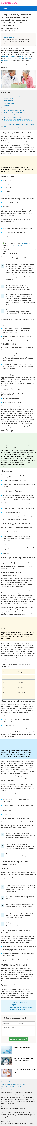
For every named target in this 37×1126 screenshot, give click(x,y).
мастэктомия (23, 56)
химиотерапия (19, 58)
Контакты (4, 1082)
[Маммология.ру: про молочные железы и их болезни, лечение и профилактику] (9, 3)
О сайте (11, 1082)
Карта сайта (26, 1089)
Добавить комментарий (18, 1039)
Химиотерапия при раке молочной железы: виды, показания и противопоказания (24, 1061)
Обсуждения (21, 1084)
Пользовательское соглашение (11, 1086)
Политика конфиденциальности (11, 1089)
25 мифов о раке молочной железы (21, 244)
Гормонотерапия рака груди (22, 1047)
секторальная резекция (9, 56)
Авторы (17, 1082)
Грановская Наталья (9, 38)
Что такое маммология (8, 1084)
